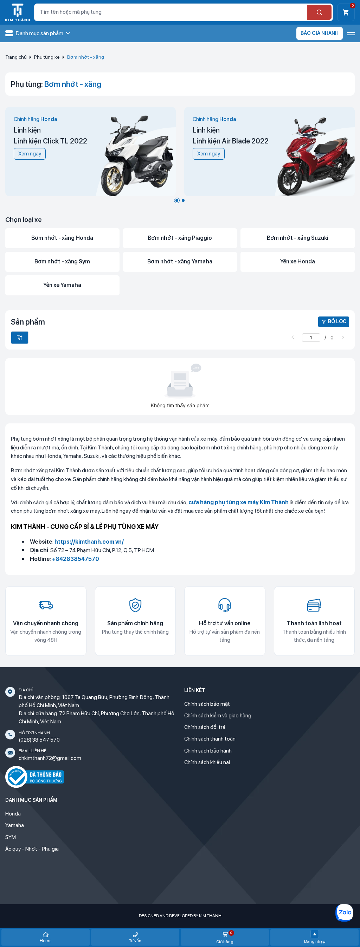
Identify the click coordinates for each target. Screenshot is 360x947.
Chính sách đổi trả (204, 727)
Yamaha (14, 825)
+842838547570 (75, 559)
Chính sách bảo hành (208, 751)
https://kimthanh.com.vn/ (89, 541)
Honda (13, 814)
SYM (10, 837)
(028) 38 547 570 (39, 740)
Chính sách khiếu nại (207, 762)
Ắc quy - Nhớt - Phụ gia (32, 849)
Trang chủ (16, 57)
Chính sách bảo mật (207, 704)
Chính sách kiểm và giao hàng (217, 715)
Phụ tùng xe (47, 57)
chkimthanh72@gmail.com (50, 758)
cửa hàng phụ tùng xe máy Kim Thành (238, 502)
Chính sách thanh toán (210, 739)
